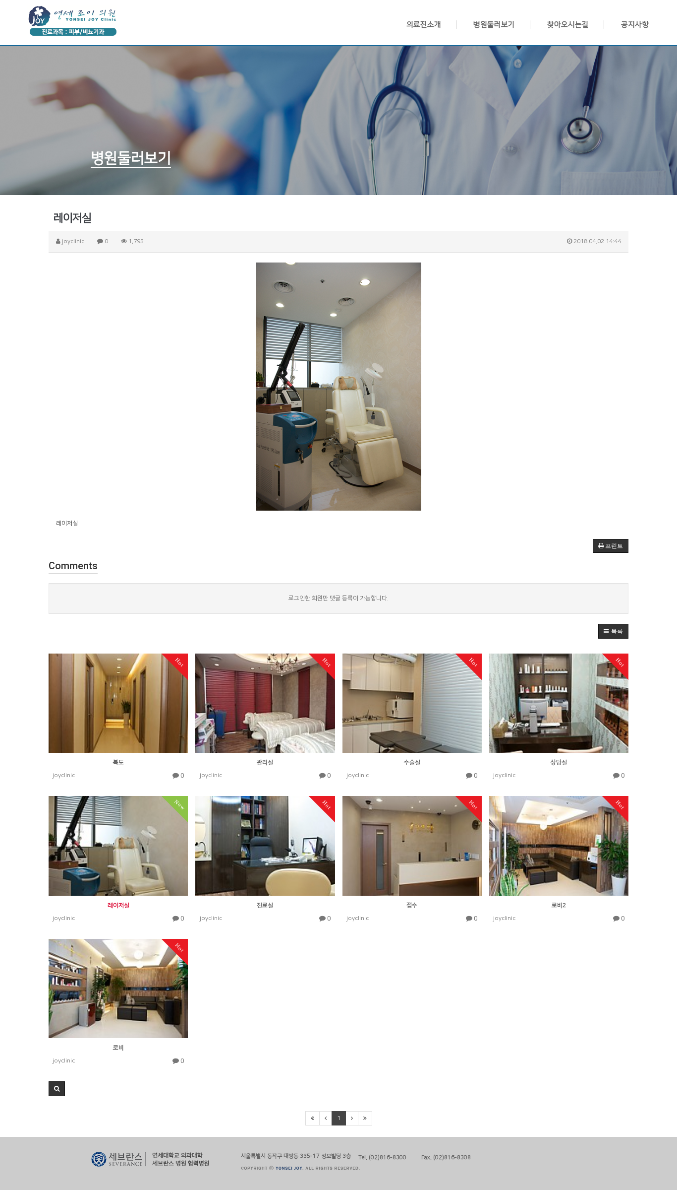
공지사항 (635, 24)
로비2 (559, 905)
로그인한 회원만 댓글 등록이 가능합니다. (338, 598)
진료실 (265, 905)
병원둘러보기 (494, 24)
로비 (118, 1048)
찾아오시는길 (568, 24)
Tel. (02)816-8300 (382, 1156)
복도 (118, 762)
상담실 (559, 762)
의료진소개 (423, 24)
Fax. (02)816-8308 (446, 1156)
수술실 (412, 762)
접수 (411, 905)
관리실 (265, 762)
